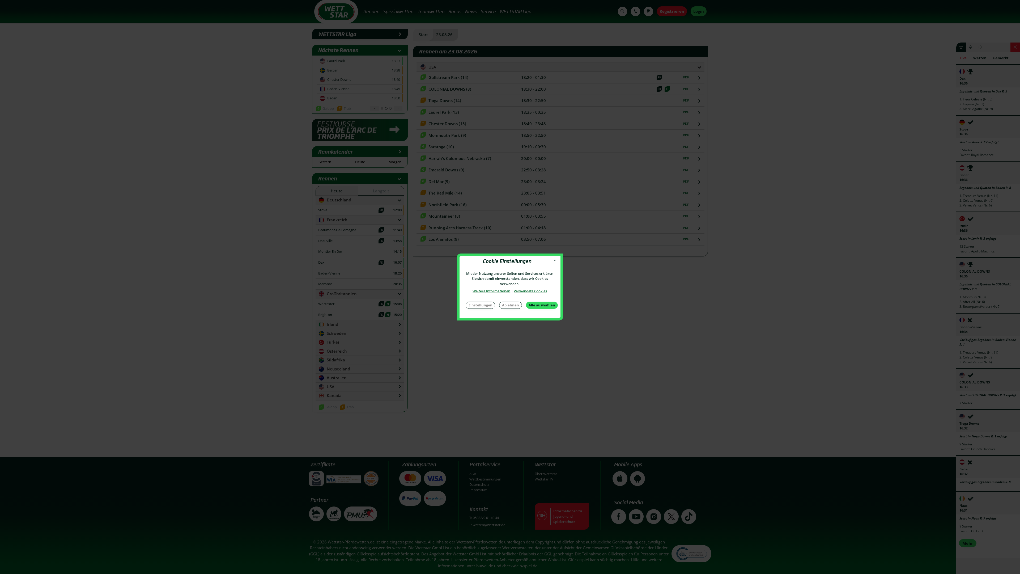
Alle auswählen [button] (542, 305)
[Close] (555, 261)
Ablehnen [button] (510, 305)
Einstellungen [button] (480, 305)
